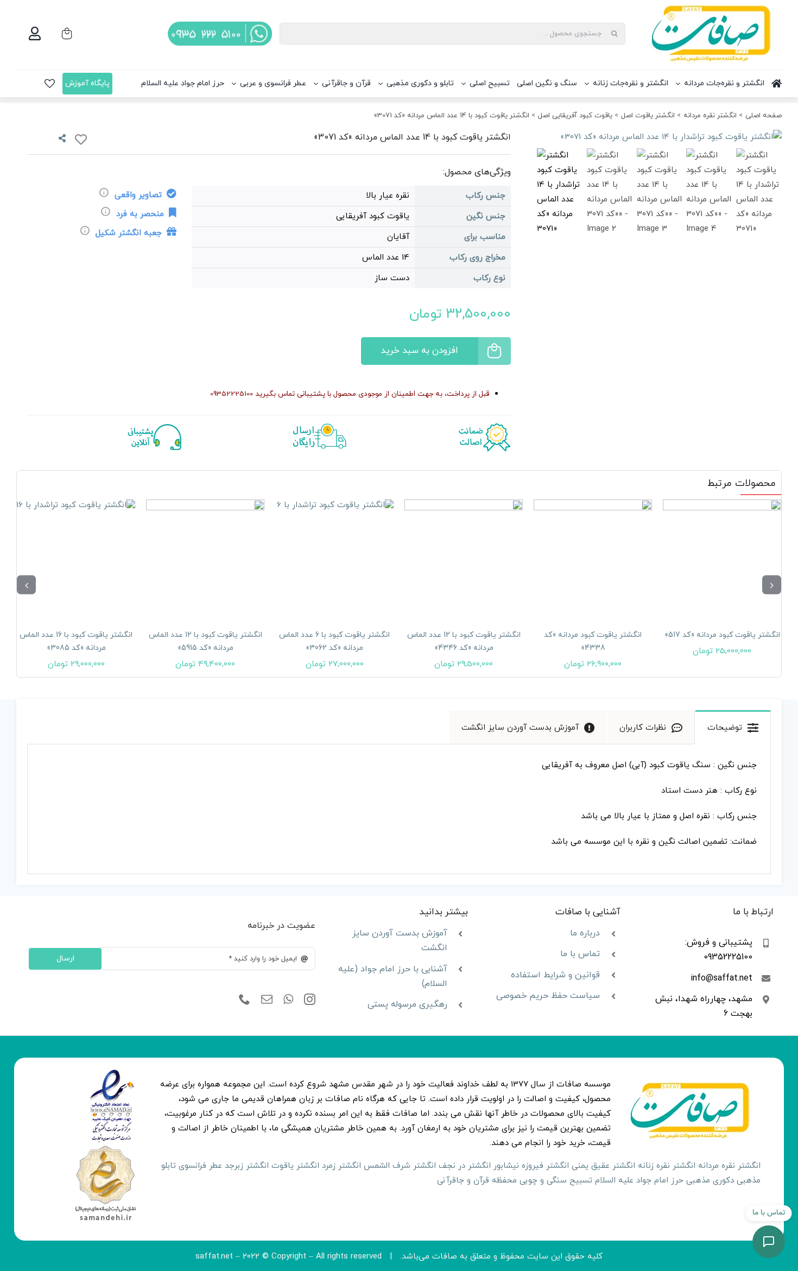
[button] (771, 585)
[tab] (732, 727)
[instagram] (309, 999)
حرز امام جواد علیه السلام (639, 1180)
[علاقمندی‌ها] (50, 83)
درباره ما (585, 933)
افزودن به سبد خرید (419, 350)
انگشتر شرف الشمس (400, 1166)
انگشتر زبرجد (247, 1166)
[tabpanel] (399, 809)
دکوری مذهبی (710, 1180)
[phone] (244, 999)
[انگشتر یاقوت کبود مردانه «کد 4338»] (722, 558)
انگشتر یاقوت (295, 1166)
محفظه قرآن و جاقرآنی (477, 1180)
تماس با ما (580, 954)
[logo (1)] (105, 1147)
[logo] (112, 1073)
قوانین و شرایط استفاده (555, 975)
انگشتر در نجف (465, 1166)
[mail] (267, 999)
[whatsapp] (288, 999)
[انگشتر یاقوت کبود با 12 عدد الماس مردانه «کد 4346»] (593, 558)
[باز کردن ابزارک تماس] (768, 1241)
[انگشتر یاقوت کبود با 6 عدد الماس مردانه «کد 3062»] (463, 558)
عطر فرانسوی (200, 1166)
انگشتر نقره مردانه (729, 1166)
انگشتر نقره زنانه (666, 1166)
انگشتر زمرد (341, 1166)
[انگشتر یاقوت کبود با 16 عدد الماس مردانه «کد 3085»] (205, 558)
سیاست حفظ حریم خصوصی (548, 996)
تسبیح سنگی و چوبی (556, 1180)
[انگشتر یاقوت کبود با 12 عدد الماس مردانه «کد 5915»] (334, 558)
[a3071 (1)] (659, 137)
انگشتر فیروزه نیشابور (531, 1166)
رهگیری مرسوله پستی (407, 1004)
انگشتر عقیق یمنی (603, 1166)
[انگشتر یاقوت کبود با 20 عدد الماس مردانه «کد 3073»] (76, 558)
